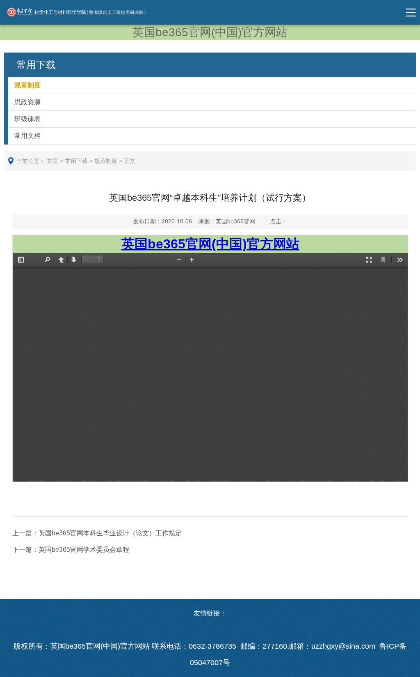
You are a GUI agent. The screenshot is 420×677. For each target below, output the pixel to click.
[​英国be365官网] (84, 12)
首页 (52, 161)
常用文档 (27, 135)
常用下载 (76, 161)
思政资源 (27, 102)
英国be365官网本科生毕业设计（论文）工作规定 (97, 533)
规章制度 (27, 85)
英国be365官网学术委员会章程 (70, 549)
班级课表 (27, 118)
